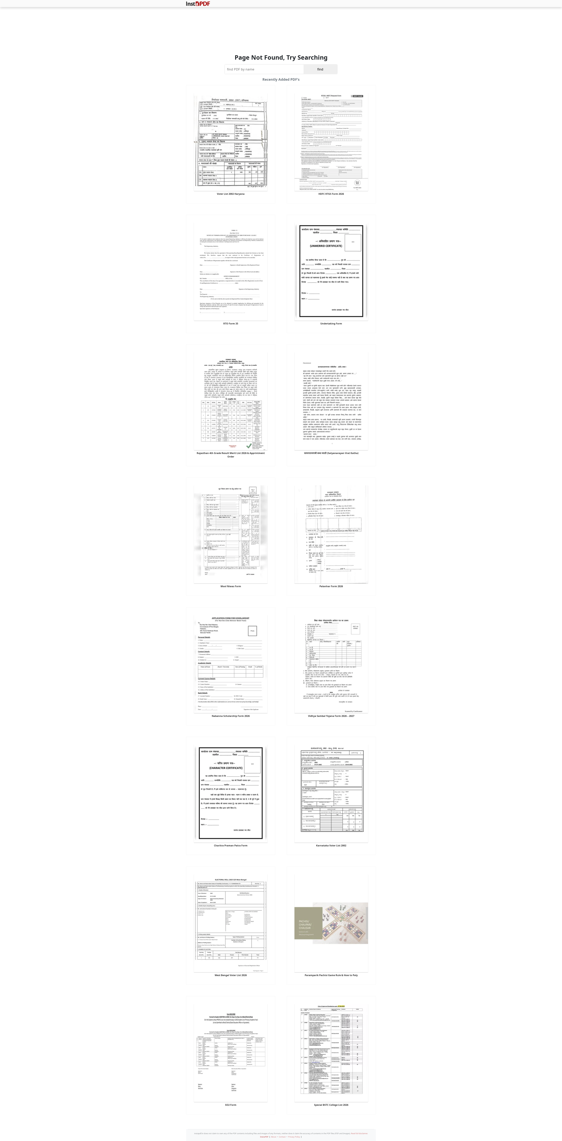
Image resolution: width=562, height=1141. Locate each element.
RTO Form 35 (230, 323)
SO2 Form (230, 1104)
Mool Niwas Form (231, 586)
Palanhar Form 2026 (331, 586)
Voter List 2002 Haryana (231, 193)
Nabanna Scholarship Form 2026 (231, 716)
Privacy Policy (294, 1136)
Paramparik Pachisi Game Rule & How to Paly (331, 975)
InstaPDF (264, 1136)
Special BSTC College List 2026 (331, 1104)
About (273, 1136)
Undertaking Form (331, 323)
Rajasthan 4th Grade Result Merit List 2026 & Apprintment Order (231, 454)
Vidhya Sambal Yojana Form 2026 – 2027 (331, 716)
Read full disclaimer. (359, 1133)
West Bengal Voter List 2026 (231, 975)
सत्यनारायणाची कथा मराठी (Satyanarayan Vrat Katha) (331, 453)
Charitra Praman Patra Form (230, 845)
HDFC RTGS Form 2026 (331, 193)
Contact (282, 1136)
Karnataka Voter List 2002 (331, 845)
